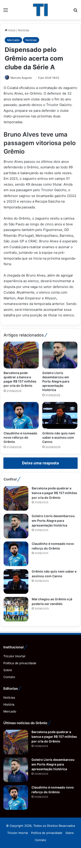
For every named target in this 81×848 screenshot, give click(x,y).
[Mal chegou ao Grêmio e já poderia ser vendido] (16, 609)
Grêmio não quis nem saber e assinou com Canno (58, 437)
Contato (9, 677)
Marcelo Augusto (21, 77)
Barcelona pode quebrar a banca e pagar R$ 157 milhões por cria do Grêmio (54, 492)
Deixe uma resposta (40, 463)
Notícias (23, 30)
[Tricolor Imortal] (40, 10)
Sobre (7, 670)
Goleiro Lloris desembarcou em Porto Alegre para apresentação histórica (55, 381)
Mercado (13, 40)
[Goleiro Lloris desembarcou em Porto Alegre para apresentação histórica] (59, 355)
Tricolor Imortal (14, 656)
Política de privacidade (19, 663)
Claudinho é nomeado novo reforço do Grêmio (20, 437)
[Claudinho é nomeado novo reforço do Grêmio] (21, 415)
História (8, 704)
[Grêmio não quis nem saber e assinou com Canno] (59, 415)
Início (11, 30)
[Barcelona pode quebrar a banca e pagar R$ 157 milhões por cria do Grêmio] (21, 355)
